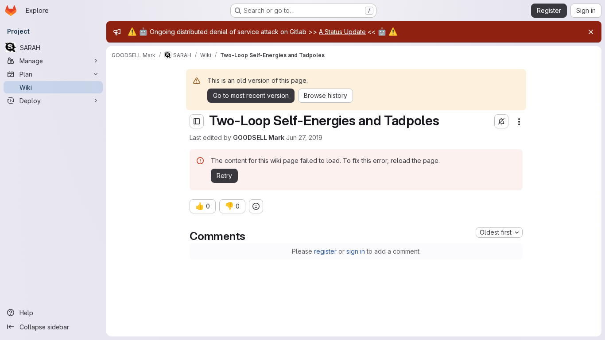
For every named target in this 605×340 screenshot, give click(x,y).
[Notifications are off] (501, 121)
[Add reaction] (256, 206)
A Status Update (342, 31)
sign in (355, 251)
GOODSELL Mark (258, 137)
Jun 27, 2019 (304, 137)
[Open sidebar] (197, 121)
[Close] (591, 32)
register (325, 251)
